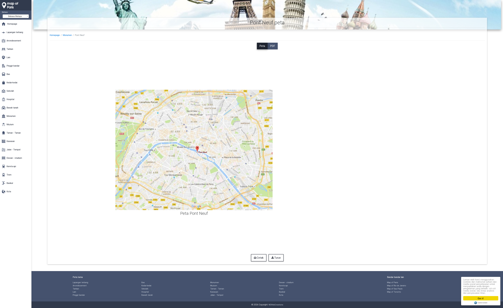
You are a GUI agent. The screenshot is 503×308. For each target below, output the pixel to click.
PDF (272, 46)
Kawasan (214, 292)
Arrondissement (80, 286)
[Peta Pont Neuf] (194, 149)
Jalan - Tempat (216, 295)
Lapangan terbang (80, 282)
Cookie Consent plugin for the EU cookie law (480, 302)
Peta (262, 46)
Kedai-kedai (146, 286)
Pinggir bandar (79, 295)
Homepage (55, 35)
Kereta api (283, 286)
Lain (74, 292)
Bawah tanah (147, 295)
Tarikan (76, 289)
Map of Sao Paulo (395, 289)
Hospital (145, 292)
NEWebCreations (276, 305)
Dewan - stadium (286, 282)
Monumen (67, 35)
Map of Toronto (394, 292)
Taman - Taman (217, 289)
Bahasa (5, 12)
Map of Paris (392, 282)
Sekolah (144, 289)
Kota (281, 295)
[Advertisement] (267, 67)
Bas (143, 282)
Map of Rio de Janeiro (396, 286)
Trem (281, 289)
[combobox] (16, 16)
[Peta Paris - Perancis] (15, 9)
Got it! (481, 298)
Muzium (213, 286)
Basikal (282, 292)
